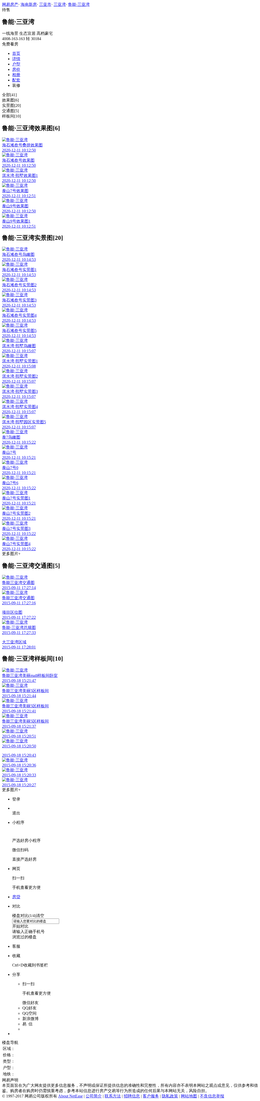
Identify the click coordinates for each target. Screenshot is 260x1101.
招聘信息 (132, 1096)
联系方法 (113, 1096)
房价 (16, 69)
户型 (16, 64)
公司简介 (94, 1096)
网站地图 (189, 1096)
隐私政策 (170, 1096)
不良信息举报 (212, 1096)
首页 (16, 53)
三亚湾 (60, 4)
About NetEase (70, 1096)
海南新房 (29, 4)
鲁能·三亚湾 (79, 4)
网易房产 (10, 4)
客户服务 (151, 1096)
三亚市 (45, 4)
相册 (16, 75)
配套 (16, 80)
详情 (16, 59)
